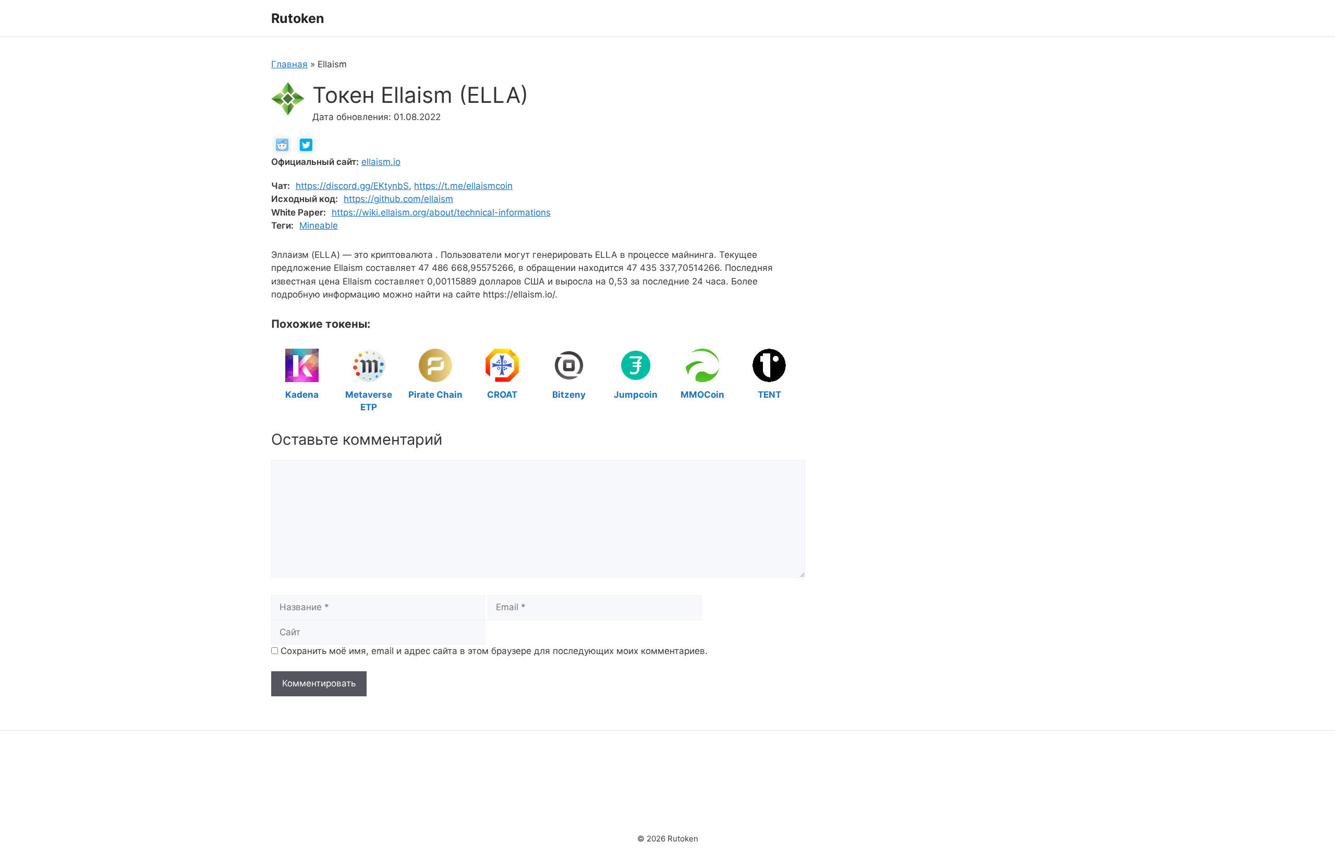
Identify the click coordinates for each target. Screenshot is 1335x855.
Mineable (318, 225)
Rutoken (297, 18)
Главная (289, 64)
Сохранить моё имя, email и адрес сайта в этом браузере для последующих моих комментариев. (494, 651)
